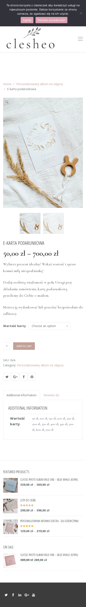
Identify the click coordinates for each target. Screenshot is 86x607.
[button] (8, 103)
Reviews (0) (51, 395)
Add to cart (24, 346)
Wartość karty (14, 326)
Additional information (21, 395)
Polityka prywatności (51, 20)
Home (7, 84)
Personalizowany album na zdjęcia (39, 84)
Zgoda (27, 20)
